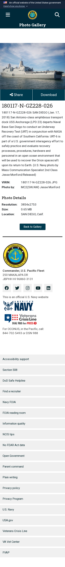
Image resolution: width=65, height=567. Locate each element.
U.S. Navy (8, 509)
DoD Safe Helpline (14, 380)
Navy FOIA (9, 402)
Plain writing (10, 477)
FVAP (6, 552)
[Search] (57, 15)
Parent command (13, 466)
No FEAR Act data (14, 445)
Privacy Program (13, 498)
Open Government (13, 455)
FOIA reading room (14, 413)
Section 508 (10, 370)
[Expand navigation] (8, 15)
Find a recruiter (12, 391)
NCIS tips (8, 434)
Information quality (14, 423)
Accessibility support (16, 359)
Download (49, 95)
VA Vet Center (11, 541)
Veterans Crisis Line (15, 531)
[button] (15, 6)
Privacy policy (11, 488)
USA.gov (8, 520)
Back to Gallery (33, 226)
